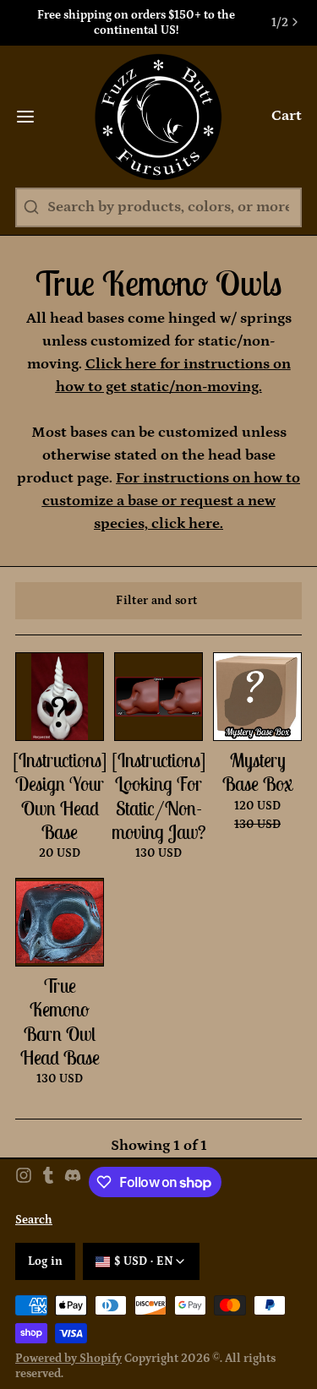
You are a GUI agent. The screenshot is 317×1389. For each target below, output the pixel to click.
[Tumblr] (48, 1182)
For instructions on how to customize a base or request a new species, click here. (171, 501)
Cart (286, 115)
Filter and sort (156, 600)
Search (33, 1220)
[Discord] (72, 1182)
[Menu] (33, 116)
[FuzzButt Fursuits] (158, 116)
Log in (45, 1261)
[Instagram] (23, 1182)
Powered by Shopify (68, 1358)
